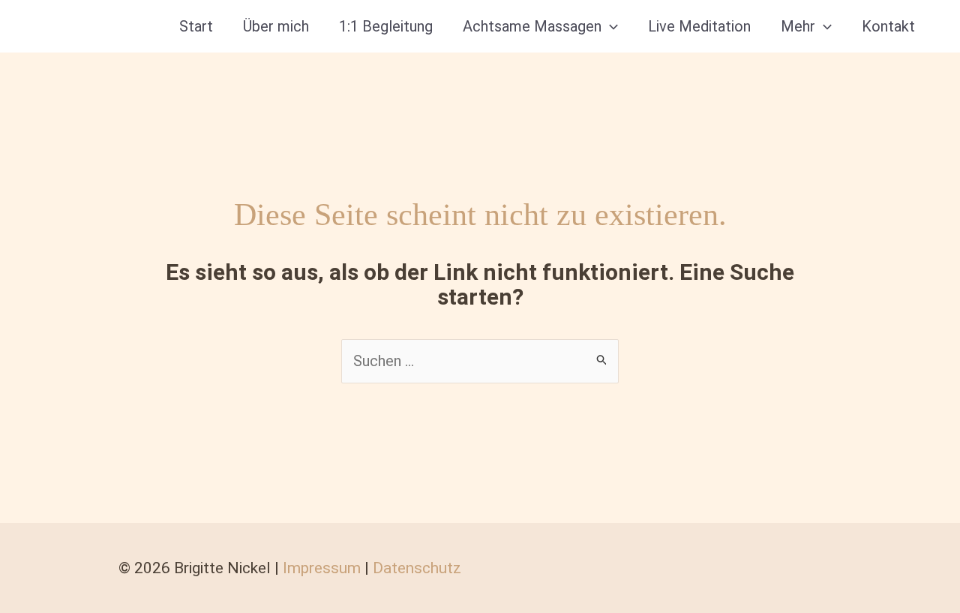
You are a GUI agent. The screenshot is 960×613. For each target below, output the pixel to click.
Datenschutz (417, 568)
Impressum (322, 568)
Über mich (276, 26)
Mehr (798, 26)
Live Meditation (699, 26)
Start (196, 26)
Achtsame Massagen (532, 26)
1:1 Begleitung (386, 26)
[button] (610, 26)
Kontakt (888, 26)
